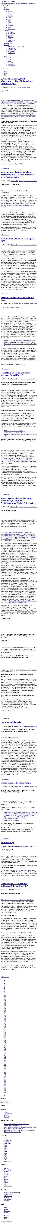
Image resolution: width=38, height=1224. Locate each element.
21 (5, 1013)
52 (5, 1063)
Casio (5, 1176)
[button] (6, 9)
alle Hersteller (8, 1186)
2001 (5, 1155)
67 (5, 1087)
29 (5, 1026)
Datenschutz (7, 1212)
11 (5, 997)
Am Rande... (7, 1199)
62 (5, 1079)
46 (5, 1053)
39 (5, 1042)
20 (5, 1012)
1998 (5, 1150)
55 (5, 1068)
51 (5, 1061)
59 (5, 1074)
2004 (5, 1159)
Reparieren (7, 1115)
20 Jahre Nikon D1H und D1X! (13, 818)
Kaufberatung (8, 1197)
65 (5, 1084)
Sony (5, 1184)
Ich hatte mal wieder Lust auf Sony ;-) (14, 431)
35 (5, 1036)
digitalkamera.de (5, 405)
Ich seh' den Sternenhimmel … (12, 1132)
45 (5, 1052)
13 (5, 1000)
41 (5, 1045)
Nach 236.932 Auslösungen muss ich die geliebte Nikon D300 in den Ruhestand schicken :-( (20, 1127)
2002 (5, 1156)
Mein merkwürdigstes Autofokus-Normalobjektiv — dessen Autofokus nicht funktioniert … (17, 174)
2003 (5, 1158)
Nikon (6, 1181)
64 (5, 1082)
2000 (5, 1153)
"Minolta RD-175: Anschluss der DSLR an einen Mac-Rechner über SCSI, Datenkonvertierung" (19, 601)
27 (5, 1023)
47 (5, 1055)
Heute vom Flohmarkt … (12, 722)
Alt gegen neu (8, 1196)
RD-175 (19, 520)
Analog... (6, 1139)
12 (5, 999)
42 (5, 1047)
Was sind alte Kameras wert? (12, 1192)
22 (5, 1015)
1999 (5, 1151)
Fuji (5, 1178)
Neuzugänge (7, 1170)
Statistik (6, 1200)
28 (5, 1025)
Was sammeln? (8, 1194)
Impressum (7, 1211)
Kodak (6, 1179)
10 (5, 996)
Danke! (6, 1209)
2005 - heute (7, 1161)
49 (5, 1058)
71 (5, 1094)
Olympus (6, 1182)
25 (5, 1020)
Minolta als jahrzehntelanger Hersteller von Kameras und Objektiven (16, 459)
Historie (6, 1168)
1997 (5, 1148)
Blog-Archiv (7, 1102)
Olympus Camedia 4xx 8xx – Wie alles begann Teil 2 (19, 342)
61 (5, 1077)
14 (5, 1002)
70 (5, 1092)
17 (5, 1007)
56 (5, 1069)
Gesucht (6, 1173)
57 (5, 1071)
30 (5, 1028)
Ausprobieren (26, 87)
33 (5, 1033)
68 (5, 1089)
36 (5, 1037)
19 (5, 1010)
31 (5, 1029)
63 (5, 1081)
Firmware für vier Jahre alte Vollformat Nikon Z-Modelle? (14, 884)
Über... (6, 1207)
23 (5, 1017)
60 (5, 1076)
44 (5, 1050)
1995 (5, 1145)
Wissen (19, 87)
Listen (6, 1171)
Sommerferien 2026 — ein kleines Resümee (16, 1124)
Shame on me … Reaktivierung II (16, 783)
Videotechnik (8, 1140)
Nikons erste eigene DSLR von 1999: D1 (15, 817)
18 (5, 1008)
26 (5, 1021)
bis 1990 (6, 1142)
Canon (6, 1174)
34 (5, 1034)
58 (5, 1073)
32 (5, 1031)
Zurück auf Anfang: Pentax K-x (13, 432)
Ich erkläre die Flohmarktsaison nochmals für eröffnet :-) (15, 374)
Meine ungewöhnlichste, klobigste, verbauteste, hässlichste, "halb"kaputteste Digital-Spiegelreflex (18, 500)
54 (5, 1066)
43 (5, 1049)
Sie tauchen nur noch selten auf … (13, 1125)
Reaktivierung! (7, 842)
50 (5, 1060)
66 (5, 1085)
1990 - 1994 (7, 1143)
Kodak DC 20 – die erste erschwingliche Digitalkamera (19, 340)
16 (5, 1005)
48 (5, 1057)
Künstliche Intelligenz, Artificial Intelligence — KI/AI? (19, 1130)
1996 (5, 1147)
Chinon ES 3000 (22, 328)
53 (5, 1065)
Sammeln (26, 181)
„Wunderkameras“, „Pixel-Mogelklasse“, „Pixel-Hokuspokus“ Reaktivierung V (17, 81)
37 (5, 1039)
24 (5, 1018)
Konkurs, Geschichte (25, 870)
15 (5, 1004)
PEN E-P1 (22, 153)
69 (5, 1090)
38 (5, 1041)
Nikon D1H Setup (9, 820)
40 (5, 1044)
